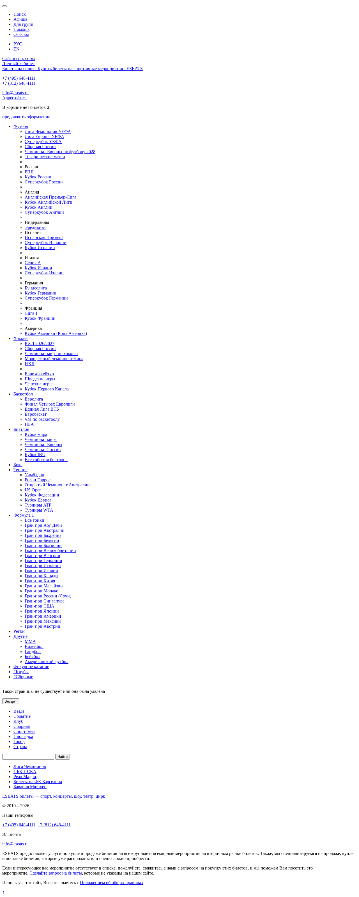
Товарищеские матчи (45, 156)
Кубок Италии (38, 267)
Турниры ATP (38, 505)
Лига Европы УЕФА (44, 136)
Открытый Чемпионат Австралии (57, 484)
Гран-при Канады (41, 575)
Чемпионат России (43, 449)
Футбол (20, 126)
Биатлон (21, 429)
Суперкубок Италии (44, 272)
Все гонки (34, 520)
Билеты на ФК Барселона (37, 781)
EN (16, 49)
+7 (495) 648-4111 (18, 78)
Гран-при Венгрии (42, 555)
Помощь (21, 29)
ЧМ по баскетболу (42, 419)
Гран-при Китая (40, 580)
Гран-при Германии (43, 560)
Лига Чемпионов (29, 766)
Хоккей (20, 338)
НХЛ (29, 363)
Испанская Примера (44, 237)
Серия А (33, 262)
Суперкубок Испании (45, 242)
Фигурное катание (31, 666)
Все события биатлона (46, 459)
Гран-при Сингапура (45, 601)
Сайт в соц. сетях (18, 58)
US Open (33, 489)
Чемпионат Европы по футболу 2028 (60, 151)
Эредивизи (35, 227)
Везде (18, 711)
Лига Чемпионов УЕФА (48, 131)
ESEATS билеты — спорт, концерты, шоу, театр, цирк (53, 796)
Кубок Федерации (42, 495)
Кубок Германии (40, 293)
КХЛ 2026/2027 (39, 343)
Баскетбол (23, 394)
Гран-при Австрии (42, 626)
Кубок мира (36, 434)
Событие (22, 716)
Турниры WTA (39, 510)
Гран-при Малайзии (44, 585)
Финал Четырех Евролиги (50, 404)
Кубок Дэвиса (38, 500)
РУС (17, 44)
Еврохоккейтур (39, 373)
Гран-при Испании (43, 565)
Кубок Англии (38, 207)
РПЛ (29, 171)
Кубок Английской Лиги (48, 202)
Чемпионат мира (41, 439)
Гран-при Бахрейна (43, 535)
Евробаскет (36, 414)
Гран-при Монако (41, 590)
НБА (29, 424)
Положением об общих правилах (111, 882)
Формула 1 (23, 515)
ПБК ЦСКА (24, 771)
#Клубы (21, 671)
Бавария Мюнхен (30, 786)
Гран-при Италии (41, 570)
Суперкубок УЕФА (43, 141)
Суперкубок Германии (46, 298)
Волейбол (34, 646)
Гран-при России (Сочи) (48, 596)
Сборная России (40, 146)
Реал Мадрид (25, 776)
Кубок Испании (40, 247)
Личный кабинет (18, 63)
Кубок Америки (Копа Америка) (56, 333)
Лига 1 (31, 313)
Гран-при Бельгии (42, 540)
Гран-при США (39, 606)
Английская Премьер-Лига (50, 197)
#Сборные (23, 676)
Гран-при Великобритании (50, 550)
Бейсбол (32, 656)
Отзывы (21, 34)
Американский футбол (46, 661)
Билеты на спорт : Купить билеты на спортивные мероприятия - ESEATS (72, 68)
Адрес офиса (14, 97)
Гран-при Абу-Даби (43, 525)
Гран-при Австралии (45, 530)
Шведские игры (40, 378)
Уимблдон (34, 474)
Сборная (21, 726)
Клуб (18, 721)
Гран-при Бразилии (43, 545)
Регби (19, 631)
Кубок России (38, 176)
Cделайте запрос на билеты (55, 873)
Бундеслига (36, 288)
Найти (62, 757)
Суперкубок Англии (44, 212)
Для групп (23, 24)
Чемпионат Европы (43, 444)
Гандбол (33, 651)
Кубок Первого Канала (47, 389)
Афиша (20, 19)
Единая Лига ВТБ (42, 409)
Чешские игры (38, 383)
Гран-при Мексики (43, 621)
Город (19, 741)
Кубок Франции (40, 318)
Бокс (17, 464)
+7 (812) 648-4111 (18, 83)
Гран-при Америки (43, 616)
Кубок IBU (35, 454)
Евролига (34, 399)
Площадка (23, 736)
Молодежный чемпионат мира (54, 358)
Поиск (19, 14)
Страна (20, 746)
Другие (20, 636)
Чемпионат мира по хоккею (51, 353)
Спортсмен (24, 731)
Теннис (20, 469)
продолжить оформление (26, 116)
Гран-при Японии (42, 611)
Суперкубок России (44, 182)
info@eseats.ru (15, 92)
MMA (30, 641)
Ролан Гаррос (37, 479)
